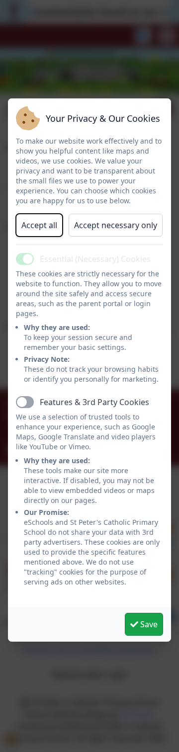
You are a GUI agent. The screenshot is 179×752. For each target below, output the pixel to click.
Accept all (39, 225)
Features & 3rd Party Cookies (94, 402)
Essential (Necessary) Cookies (95, 258)
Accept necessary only (115, 225)
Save (148, 624)
